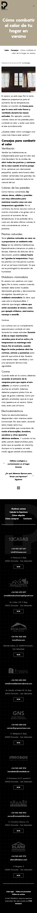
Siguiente (18, 476)
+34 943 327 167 (18, 549)
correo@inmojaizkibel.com (18, 816)
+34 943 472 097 (18, 592)
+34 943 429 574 (18, 768)
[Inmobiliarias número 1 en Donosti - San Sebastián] (12, 5)
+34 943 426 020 (18, 636)
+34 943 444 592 (18, 813)
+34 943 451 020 (18, 680)
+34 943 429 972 (18, 856)
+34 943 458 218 (18, 725)
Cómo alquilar (18, 515)
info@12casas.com (18, 552)
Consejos (14, 50)
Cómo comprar (12, 518)
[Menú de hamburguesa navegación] (34, 6)
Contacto (27, 518)
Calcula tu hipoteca (18, 512)
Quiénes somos (18, 508)
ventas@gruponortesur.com (18, 728)
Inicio (7, 50)
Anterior (18, 464)
